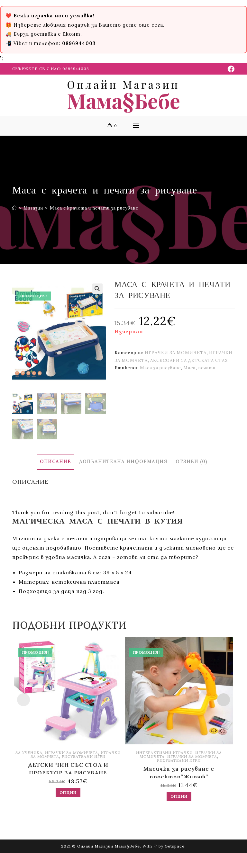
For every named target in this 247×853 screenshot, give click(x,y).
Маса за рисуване (160, 368)
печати (206, 368)
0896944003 (75, 68)
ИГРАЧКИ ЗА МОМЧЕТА (192, 756)
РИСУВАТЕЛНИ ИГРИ (83, 756)
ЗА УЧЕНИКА (28, 752)
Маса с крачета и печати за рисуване (94, 208)
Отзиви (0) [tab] (191, 461)
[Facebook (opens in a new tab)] (230, 69)
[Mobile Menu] (136, 125)
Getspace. (175, 846)
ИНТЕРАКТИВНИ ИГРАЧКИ (164, 752)
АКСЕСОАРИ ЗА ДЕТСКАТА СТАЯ (189, 360)
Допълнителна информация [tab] (123, 461)
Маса (189, 368)
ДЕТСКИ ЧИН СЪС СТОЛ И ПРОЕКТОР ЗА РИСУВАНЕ (68, 767)
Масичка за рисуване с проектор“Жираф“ (178, 771)
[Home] (14, 208)
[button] (97, 288)
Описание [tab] (55, 461)
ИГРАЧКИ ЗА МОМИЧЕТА (175, 352)
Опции (68, 792)
